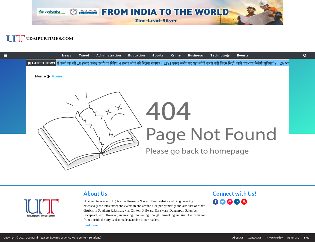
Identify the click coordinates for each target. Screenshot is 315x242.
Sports (157, 55)
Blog (306, 237)
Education (136, 55)
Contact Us (255, 237)
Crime (176, 55)
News (66, 55)
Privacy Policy (274, 237)
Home (40, 76)
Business (195, 55)
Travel (84, 55)
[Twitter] (223, 202)
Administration (108, 55)
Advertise (293, 237)
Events (243, 55)
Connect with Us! (234, 193)
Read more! (91, 225)
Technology (220, 55)
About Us (95, 193)
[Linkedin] (237, 202)
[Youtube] (244, 202)
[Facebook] (215, 202)
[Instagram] (230, 202)
